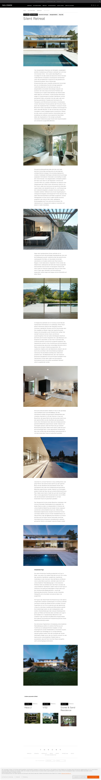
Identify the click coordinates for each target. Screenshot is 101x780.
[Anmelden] (98, 5)
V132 (45, 707)
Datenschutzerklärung (66, 773)
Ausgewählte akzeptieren (79, 777)
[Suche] (96, 5)
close (99, 1)
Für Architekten (52, 5)
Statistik (18, 777)
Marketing (25, 777)
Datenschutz (44, 753)
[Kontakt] (94, 5)
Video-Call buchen (69, 5)
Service (72, 753)
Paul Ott (61, 14)
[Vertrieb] (92, 5)
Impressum (29, 753)
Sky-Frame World (37, 5)
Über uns (45, 5)
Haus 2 (28, 707)
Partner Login (65, 753)
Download (36, 753)
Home (24, 10)
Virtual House (60, 5)
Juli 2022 (26, 14)
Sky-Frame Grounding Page (50, 754)
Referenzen (39, 10)
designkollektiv (53, 14)
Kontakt (57, 753)
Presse (51, 753)
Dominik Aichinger (43, 14)
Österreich (34, 14)
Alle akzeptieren (93, 777)
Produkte (29, 5)
